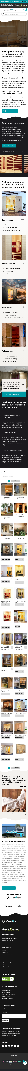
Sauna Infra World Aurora (7, 713)
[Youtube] (8, 5)
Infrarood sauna (8, 264)
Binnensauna (7, 220)
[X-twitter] (4, 5)
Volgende (16, 481)
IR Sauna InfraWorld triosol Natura (5, 602)
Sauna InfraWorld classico (20, 713)
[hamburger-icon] (2, 10)
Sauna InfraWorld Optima (20, 735)
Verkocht (17, 626)
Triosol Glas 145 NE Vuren (20, 624)
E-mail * (4, 1013)
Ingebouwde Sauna (19, 690)
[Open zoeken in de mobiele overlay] (14, 14)
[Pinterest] (6, 5)
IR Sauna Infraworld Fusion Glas (20, 602)
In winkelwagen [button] (12, 647)
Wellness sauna (8, 351)
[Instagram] (10, 5)
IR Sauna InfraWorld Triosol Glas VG (19, 579)
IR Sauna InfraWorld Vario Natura (7, 624)
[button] (22, 152)
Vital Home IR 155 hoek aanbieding (5, 647)
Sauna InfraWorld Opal (6, 735)
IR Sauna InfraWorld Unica (7, 578)
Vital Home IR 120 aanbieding (5, 668)
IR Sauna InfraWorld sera (20, 557)
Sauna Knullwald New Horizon (6, 691)
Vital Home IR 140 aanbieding (18, 647)
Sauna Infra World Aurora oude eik (20, 668)
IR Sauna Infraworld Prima (7, 557)
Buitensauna (7, 307)
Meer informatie (6, 559)
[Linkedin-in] (12, 5)
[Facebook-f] (1, 5)
